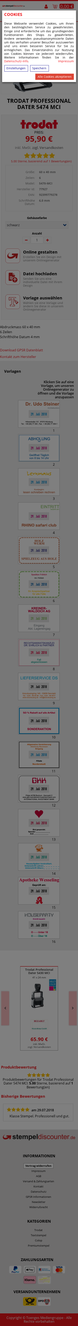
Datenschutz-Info (16, 61)
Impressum (66, 61)
